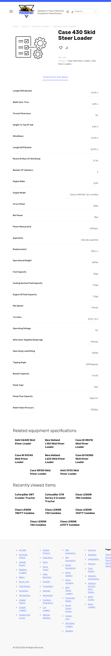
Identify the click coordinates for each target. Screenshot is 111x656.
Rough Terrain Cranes (68, 608)
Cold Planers (24, 586)
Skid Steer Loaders (40, 26)
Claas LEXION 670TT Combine (70, 523)
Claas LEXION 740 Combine (38, 523)
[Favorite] (68, 11)
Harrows (46, 591)
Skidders (69, 631)
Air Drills (22, 550)
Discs (45, 562)
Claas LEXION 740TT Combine (85, 511)
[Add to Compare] (66, 47)
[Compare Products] (72, 11)
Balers (22, 577)
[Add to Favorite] (60, 47)
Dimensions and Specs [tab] (55, 77)
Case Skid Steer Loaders (64, 26)
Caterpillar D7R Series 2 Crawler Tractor (55, 498)
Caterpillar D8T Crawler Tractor (25, 496)
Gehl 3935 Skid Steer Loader (69, 472)
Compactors (24, 595)
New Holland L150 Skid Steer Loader (55, 443)
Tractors (91, 564)
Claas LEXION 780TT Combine (24, 511)
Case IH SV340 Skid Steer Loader (24, 459)
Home (15, 26)
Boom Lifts (24, 582)
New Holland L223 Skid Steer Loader (55, 459)
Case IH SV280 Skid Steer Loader (84, 459)
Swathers (92, 555)
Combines (23, 591)
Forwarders (48, 586)
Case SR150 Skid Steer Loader (40, 472)
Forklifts (46, 582)
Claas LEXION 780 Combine (83, 496)
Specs (25, 26)
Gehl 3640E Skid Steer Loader (25, 442)
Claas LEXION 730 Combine (53, 511)
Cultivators (48, 558)
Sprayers (92, 550)
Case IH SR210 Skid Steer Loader (84, 443)
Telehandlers (93, 559)
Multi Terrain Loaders (69, 590)
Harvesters (48, 595)
